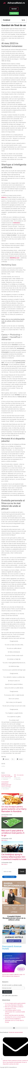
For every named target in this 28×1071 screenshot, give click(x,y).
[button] (22, 20)
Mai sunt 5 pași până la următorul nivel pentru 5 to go (12, 833)
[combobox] (10, 871)
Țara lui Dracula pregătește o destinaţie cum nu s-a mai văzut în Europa (14, 1020)
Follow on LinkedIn (9, 877)
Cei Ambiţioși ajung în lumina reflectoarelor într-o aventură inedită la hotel (13, 856)
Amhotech (16, 222)
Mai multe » (4, 816)
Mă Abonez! (7, 992)
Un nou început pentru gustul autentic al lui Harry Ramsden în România (13, 809)
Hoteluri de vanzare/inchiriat (16, 1032)
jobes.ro (4, 197)
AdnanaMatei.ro (16, 3)
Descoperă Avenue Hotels (11, 947)
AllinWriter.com (14, 258)
